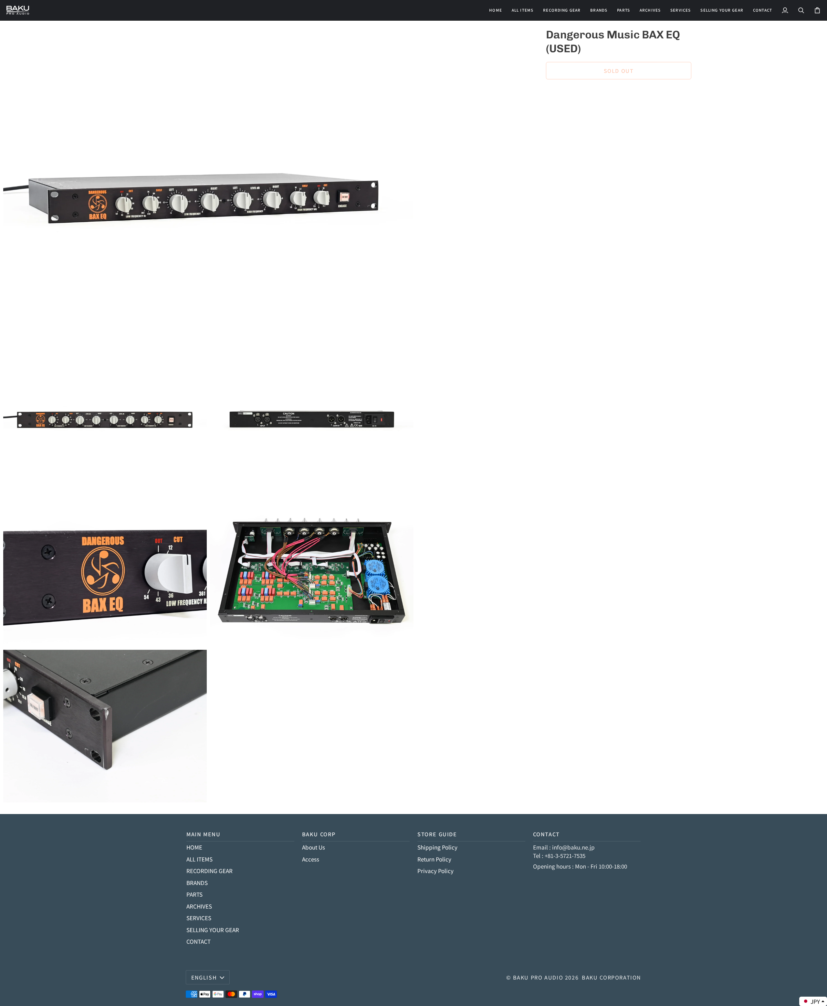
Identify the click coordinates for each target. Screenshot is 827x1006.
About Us (313, 847)
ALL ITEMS (199, 859)
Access (310, 859)
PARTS (194, 894)
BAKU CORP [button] (319, 834)
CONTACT (198, 941)
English (204, 977)
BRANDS (197, 883)
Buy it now (618, 93)
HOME (194, 847)
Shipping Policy (437, 847)
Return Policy (434, 859)
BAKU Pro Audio (538, 977)
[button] (561, 10)
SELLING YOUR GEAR (212, 930)
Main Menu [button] (203, 834)
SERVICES (198, 918)
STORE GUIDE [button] (437, 834)
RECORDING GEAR (209, 871)
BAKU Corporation (611, 977)
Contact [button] (546, 834)
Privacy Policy (435, 871)
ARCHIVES (199, 906)
